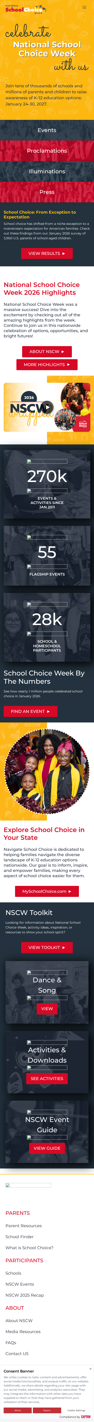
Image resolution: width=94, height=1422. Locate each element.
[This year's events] (47, 130)
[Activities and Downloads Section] (47, 1062)
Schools (13, 1273)
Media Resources (23, 1331)
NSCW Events (19, 1284)
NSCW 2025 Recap (24, 1295)
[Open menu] (84, 7)
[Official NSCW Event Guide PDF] (47, 1132)
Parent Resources (23, 1225)
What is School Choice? (29, 1247)
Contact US (17, 1353)
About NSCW (19, 1320)
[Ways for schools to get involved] (47, 151)
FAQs (10, 1342)
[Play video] (47, 407)
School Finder (19, 1236)
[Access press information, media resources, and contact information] (47, 171)
